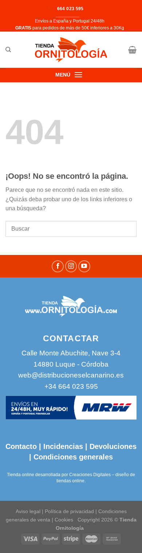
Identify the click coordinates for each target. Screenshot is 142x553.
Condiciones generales (73, 457)
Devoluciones (113, 446)
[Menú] (78, 74)
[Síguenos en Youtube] (84, 266)
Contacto (21, 446)
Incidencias (62, 446)
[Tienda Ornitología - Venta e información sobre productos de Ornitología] (71, 49)
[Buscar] (8, 50)
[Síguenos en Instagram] (71, 266)
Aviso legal (28, 511)
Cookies (64, 520)
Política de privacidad (69, 511)
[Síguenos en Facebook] (58, 266)
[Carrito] (132, 50)
